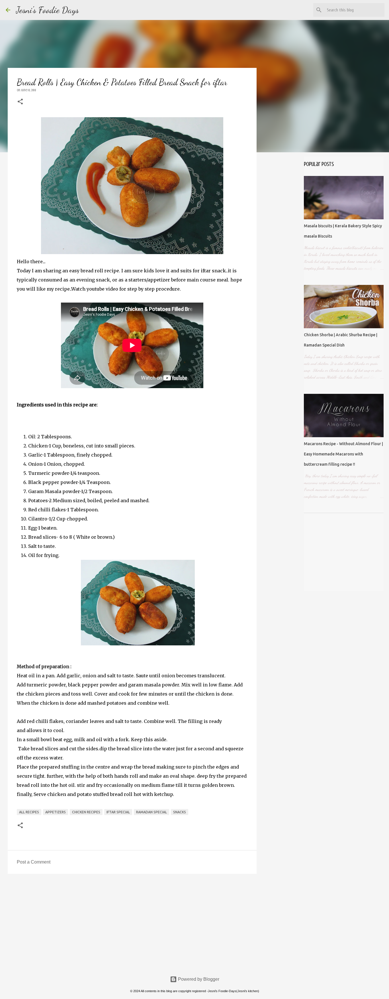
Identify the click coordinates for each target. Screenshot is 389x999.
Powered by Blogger (198, 979)
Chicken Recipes (86, 812)
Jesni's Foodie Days (47, 10)
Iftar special (118, 812)
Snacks (179, 812)
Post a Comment (33, 862)
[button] (20, 102)
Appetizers (55, 812)
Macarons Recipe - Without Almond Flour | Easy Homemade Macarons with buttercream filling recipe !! (343, 454)
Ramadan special (151, 812)
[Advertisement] (132, 922)
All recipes (29, 812)
